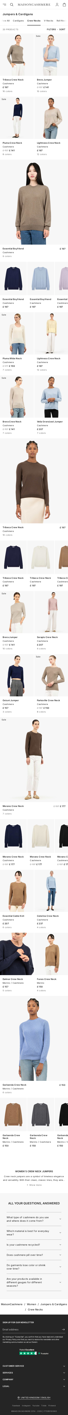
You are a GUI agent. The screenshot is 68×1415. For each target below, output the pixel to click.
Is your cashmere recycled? (23, 1244)
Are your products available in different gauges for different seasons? (24, 1282)
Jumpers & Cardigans (53, 1304)
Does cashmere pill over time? (25, 1254)
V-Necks (48, 20)
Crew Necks (34, 20)
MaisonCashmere (12, 1304)
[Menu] (4, 4)
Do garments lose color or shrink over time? (26, 1267)
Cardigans (18, 20)
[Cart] (64, 4)
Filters (51, 29)
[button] (62, 29)
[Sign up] (61, 1329)
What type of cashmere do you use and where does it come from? (28, 1219)
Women (31, 1304)
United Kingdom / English (36, 1397)
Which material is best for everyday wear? (28, 1232)
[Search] (12, 4)
